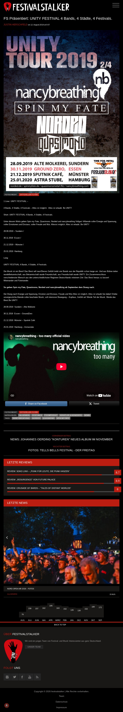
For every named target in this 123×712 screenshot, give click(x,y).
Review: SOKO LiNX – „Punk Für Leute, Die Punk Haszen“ (38, 471)
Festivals (37, 415)
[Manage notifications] (6, 705)
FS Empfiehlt (51, 415)
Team (61, 696)
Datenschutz (62, 701)
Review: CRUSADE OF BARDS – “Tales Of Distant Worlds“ (39, 488)
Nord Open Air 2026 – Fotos (20, 589)
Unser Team (34, 647)
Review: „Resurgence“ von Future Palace (31, 479)
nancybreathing (21, 418)
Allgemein (24, 415)
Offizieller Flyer (29, 195)
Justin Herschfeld (15, 24)
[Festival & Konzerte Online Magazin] (33, 7)
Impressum (61, 707)
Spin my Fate (63, 418)
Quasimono (48, 418)
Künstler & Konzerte (71, 415)
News (87, 415)
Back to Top (60, 625)
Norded (36, 418)
